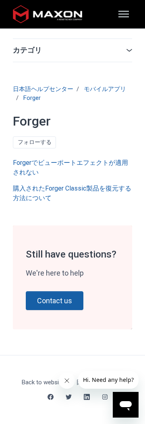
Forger (32, 97)
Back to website (43, 382)
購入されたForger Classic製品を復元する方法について (72, 193)
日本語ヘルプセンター (43, 89)
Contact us (54, 300)
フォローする (35, 142)
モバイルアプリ (105, 89)
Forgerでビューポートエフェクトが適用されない (70, 167)
